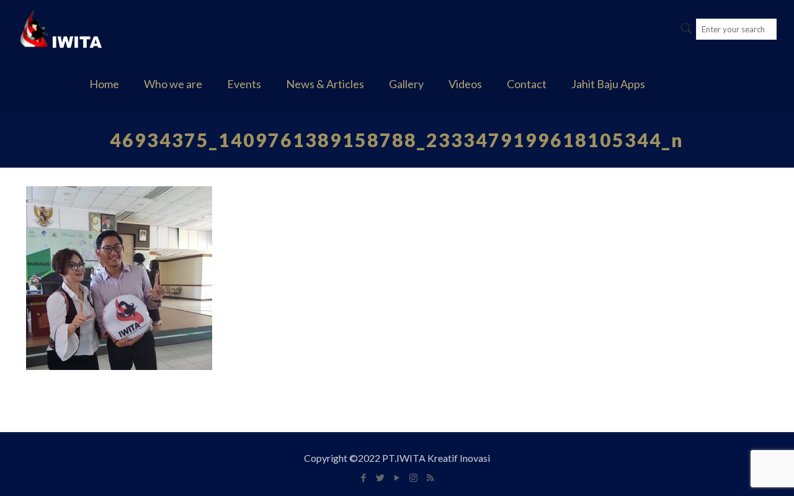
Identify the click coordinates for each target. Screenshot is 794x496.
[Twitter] (379, 477)
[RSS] (430, 477)
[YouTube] (396, 477)
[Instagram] (413, 477)
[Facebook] (363, 477)
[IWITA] (61, 28)
